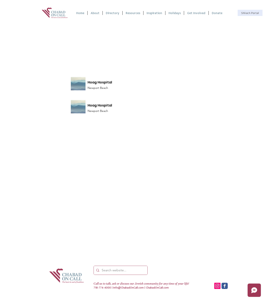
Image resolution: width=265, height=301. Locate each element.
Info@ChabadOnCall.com (128, 287)
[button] (133, 13)
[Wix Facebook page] (225, 286)
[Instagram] (217, 286)
